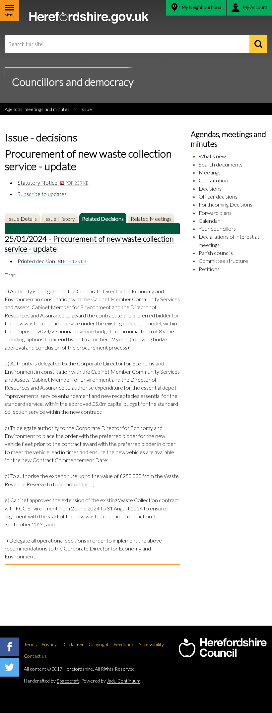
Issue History (59, 218)
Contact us (35, 656)
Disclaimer (73, 644)
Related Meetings (151, 218)
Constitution (213, 180)
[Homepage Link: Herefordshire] (222, 648)
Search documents (220, 164)
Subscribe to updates (42, 194)
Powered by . (111, 681)
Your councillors (217, 228)
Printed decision (52, 261)
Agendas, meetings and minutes (37, 109)
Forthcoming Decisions (225, 204)
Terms (30, 644)
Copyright (99, 644)
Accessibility (151, 644)
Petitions (209, 269)
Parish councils (216, 253)
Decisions (210, 188)
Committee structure (223, 261)
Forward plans (215, 213)
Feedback (124, 644)
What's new (212, 156)
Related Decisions (103, 218)
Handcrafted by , (52, 681)
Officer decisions (218, 196)
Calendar (209, 220)
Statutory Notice (53, 182)
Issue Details (22, 218)
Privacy (49, 644)
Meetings (210, 172)
